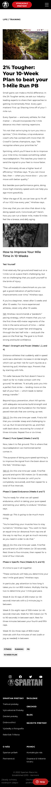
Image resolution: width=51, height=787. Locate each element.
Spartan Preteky (13, 698)
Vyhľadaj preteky (22, 4)
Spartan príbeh (10, 752)
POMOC (31, 747)
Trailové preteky (11, 704)
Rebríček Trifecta (11, 734)
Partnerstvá (8, 758)
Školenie (32, 698)
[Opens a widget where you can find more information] (40, 782)
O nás (6, 747)
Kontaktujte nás (34, 752)
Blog (30, 715)
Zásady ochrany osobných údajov (9, 781)
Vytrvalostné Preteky (13, 710)
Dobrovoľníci (9, 722)
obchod (32, 706)
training (15, 19)
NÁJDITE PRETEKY (37, 723)
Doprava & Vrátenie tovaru (36, 760)
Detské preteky (10, 716)
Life (5, 19)
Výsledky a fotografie (13, 728)
